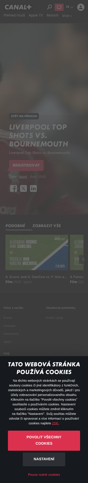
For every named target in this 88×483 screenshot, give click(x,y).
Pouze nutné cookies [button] (44, 475)
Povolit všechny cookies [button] (44, 440)
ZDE (55, 423)
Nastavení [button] (44, 459)
